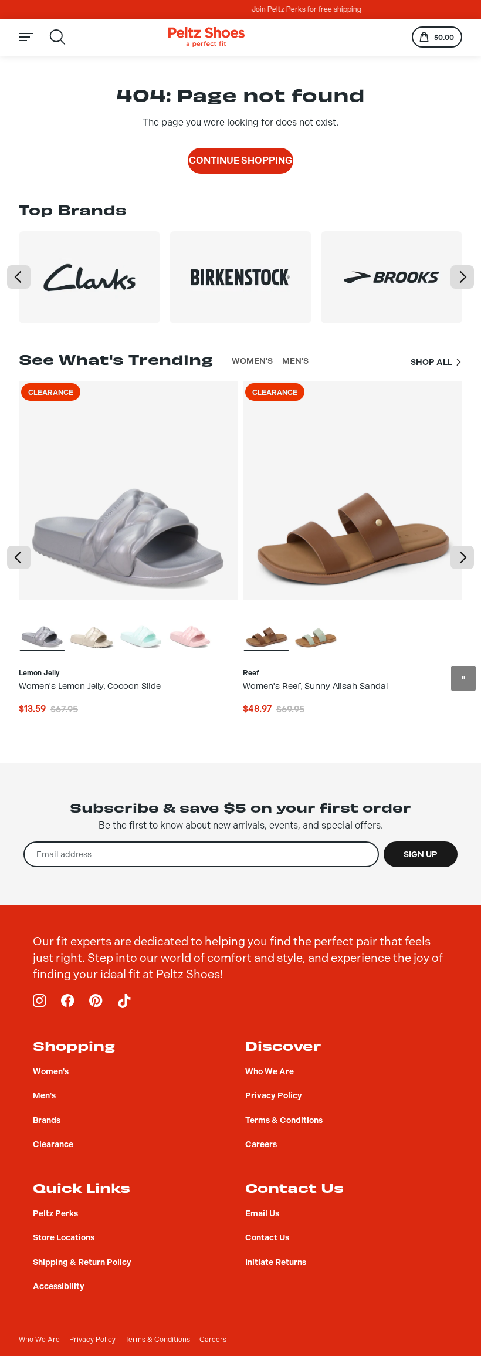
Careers (212, 1339)
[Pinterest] (96, 1001)
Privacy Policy (92, 1339)
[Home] (206, 37)
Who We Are (39, 1339)
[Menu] (33, 37)
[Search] (57, 37)
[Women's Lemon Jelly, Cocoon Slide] (42, 626)
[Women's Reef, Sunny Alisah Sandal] (266, 626)
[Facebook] (68, 1001)
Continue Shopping (240, 160)
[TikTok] (124, 1001)
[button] (19, 277)
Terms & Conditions (157, 1339)
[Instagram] (40, 1001)
